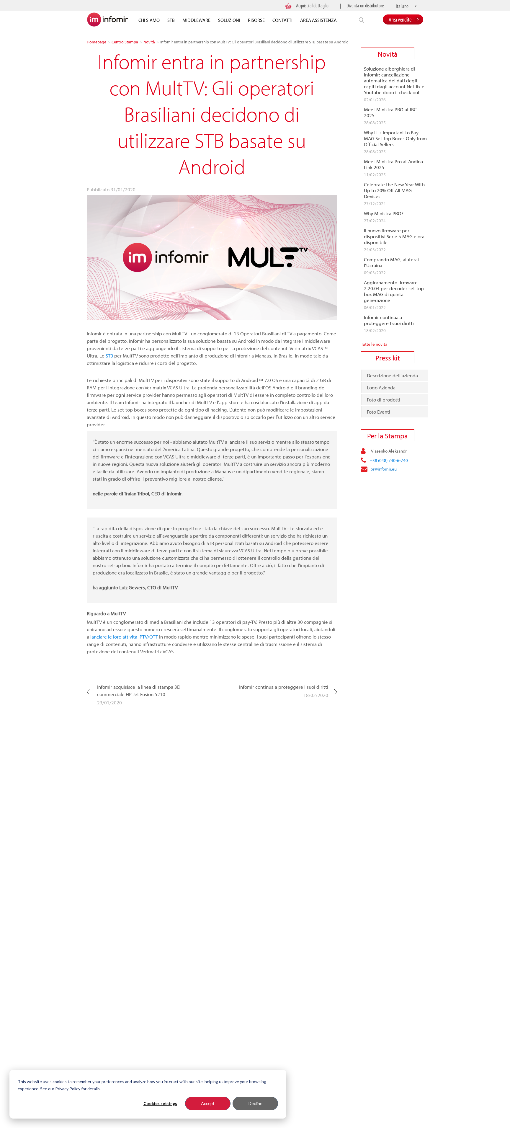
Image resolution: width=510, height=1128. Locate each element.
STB (171, 20)
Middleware (196, 20)
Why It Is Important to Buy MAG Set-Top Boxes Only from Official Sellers (395, 138)
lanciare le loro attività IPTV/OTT (124, 637)
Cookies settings (160, 1103)
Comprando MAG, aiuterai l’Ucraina (391, 262)
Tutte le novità (374, 344)
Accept (208, 1103)
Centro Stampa (125, 42)
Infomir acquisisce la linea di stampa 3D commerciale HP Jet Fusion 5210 (138, 690)
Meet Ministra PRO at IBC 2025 (390, 112)
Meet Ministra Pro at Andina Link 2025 (393, 164)
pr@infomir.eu (383, 469)
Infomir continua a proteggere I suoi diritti (283, 687)
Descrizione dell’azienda (392, 375)
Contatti (282, 20)
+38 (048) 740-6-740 (389, 460)
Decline (255, 1103)
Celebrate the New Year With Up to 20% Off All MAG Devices (394, 190)
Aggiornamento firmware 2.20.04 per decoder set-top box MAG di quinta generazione (394, 291)
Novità (149, 42)
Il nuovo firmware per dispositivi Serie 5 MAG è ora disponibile (394, 236)
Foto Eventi (378, 412)
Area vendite (400, 19)
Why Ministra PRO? (383, 213)
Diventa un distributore (365, 5)
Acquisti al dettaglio (312, 5)
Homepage (96, 42)
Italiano (402, 6)
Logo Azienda (381, 387)
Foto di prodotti (383, 399)
